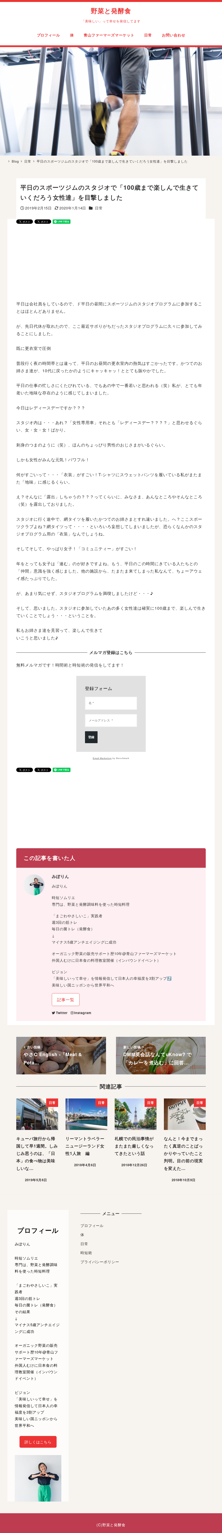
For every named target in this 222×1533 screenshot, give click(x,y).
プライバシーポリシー (99, 1261)
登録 (91, 737)
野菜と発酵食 (111, 10)
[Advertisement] (111, 262)
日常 (99, 208)
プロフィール (92, 1225)
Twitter (62, 1012)
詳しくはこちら (38, 1441)
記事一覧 (65, 999)
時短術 (86, 1252)
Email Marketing (102, 758)
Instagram (82, 1012)
